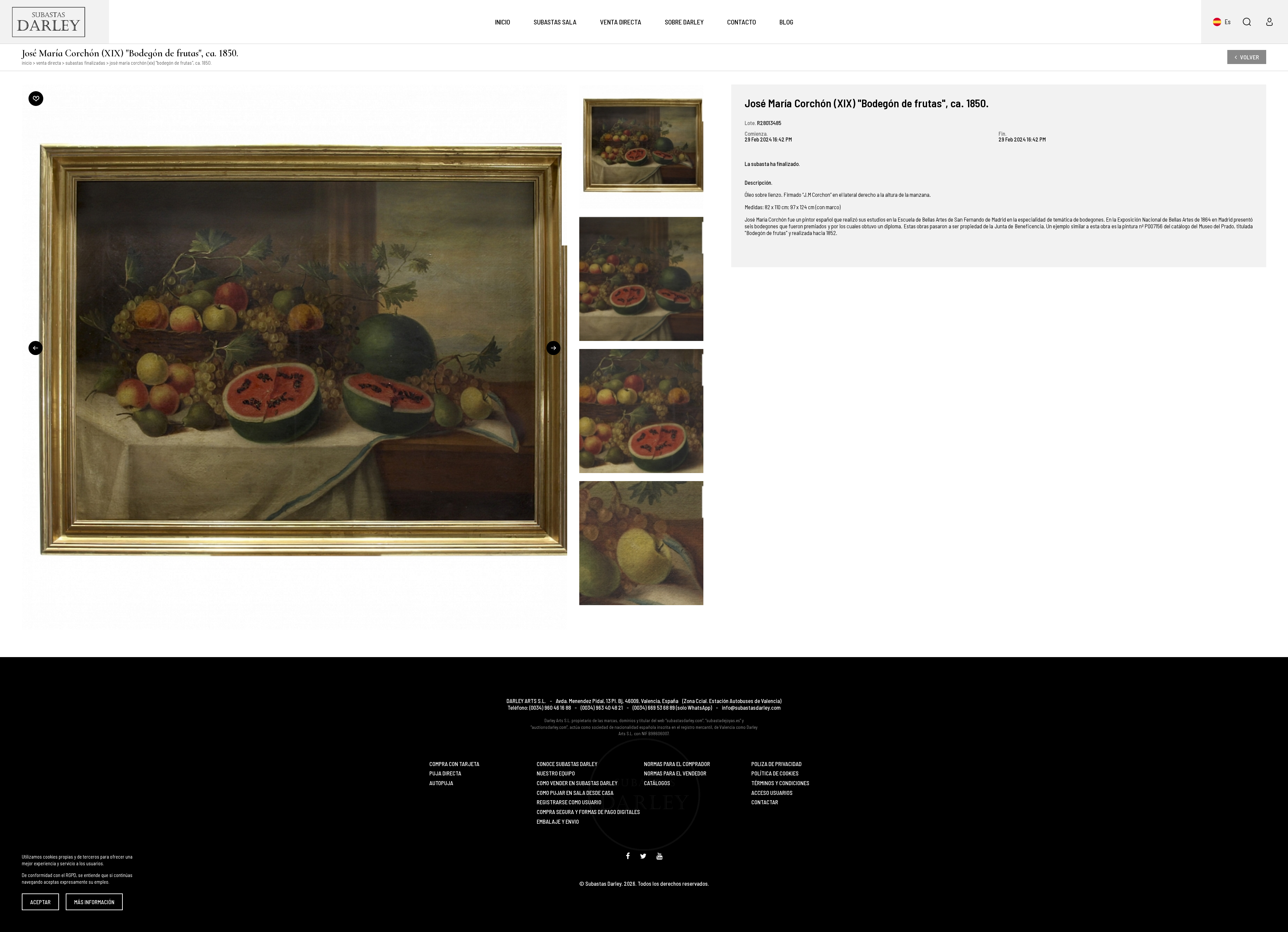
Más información (94, 901)
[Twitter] (643, 856)
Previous (36, 348)
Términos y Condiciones (780, 783)
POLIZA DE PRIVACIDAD (776, 764)
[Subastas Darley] (54, 22)
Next (553, 348)
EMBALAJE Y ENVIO (558, 821)
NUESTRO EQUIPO (556, 773)
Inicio (502, 22)
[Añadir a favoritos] (36, 98)
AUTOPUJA (441, 783)
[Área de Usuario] (1269, 21)
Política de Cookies (775, 773)
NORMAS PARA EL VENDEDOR (675, 773)
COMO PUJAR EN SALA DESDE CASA (575, 793)
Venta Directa (620, 22)
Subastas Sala (555, 22)
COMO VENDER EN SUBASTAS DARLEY (577, 783)
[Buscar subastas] (1246, 21)
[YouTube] (659, 856)
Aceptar (40, 901)
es (1228, 21)
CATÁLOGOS (657, 783)
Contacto (741, 22)
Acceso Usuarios (772, 793)
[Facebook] (628, 856)
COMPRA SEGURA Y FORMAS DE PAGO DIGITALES (588, 812)
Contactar (764, 802)
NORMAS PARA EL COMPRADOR (677, 764)
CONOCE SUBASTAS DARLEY (567, 764)
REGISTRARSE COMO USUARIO (569, 802)
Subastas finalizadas (85, 63)
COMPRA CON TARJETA (454, 764)
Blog (786, 22)
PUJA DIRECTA (445, 773)
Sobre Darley (684, 22)
